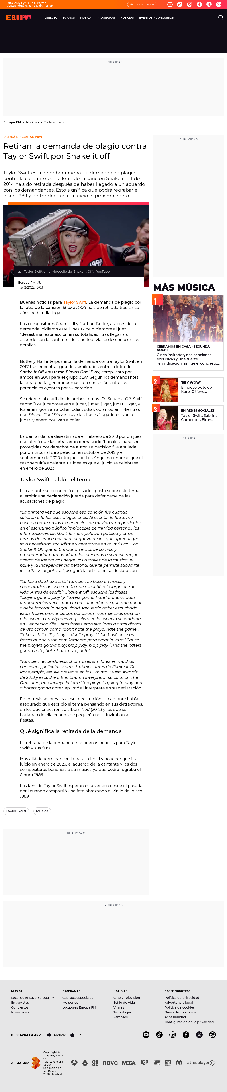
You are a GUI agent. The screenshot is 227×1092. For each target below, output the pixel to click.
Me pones (70, 1003)
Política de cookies (180, 1007)
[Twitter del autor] (39, 283)
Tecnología (122, 1012)
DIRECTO (51, 17)
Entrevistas (20, 1003)
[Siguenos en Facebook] (199, 4)
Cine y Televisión (127, 998)
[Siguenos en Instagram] (189, 4)
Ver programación (142, 4)
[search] (221, 17)
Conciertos (19, 1007)
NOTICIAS (127, 17)
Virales (119, 1007)
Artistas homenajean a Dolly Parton (29, 5)
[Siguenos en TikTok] (159, 1037)
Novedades (20, 1012)
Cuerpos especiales (77, 998)
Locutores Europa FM (79, 1007)
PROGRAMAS (106, 17)
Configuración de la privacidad (189, 1022)
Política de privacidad (182, 998)
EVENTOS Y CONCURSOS (156, 17)
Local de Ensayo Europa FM (33, 998)
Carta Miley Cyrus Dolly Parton (26, 3)
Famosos (121, 1017)
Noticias (33, 122)
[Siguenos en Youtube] (170, 4)
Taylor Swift (74, 302)
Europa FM (12, 122)
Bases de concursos (180, 1012)
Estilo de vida (124, 1003)
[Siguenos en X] (199, 1037)
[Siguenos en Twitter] (209, 5)
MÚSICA (85, 17)
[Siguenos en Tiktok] (179, 4)
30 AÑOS (69, 17)
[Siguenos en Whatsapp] (218, 4)
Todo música (54, 122)
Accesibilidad (175, 1017)
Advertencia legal (179, 1003)
